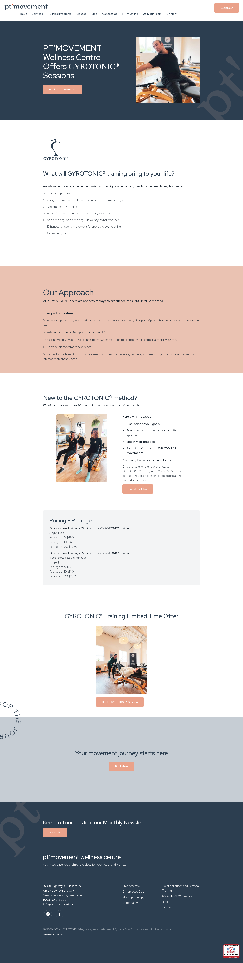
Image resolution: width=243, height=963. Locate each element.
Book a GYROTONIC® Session (120, 702)
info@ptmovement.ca (58, 904)
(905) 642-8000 (54, 900)
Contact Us (109, 14)
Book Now (227, 8)
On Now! (171, 14)
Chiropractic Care (133, 891)
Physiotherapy (131, 886)
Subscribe (55, 832)
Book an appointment (62, 89)
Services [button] (37, 14)
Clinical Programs (60, 14)
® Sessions (177, 896)
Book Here (121, 766)
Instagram (48, 914)
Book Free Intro (138, 489)
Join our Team (152, 14)
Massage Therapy (133, 897)
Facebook (59, 914)
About (23, 14)
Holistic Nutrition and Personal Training (180, 888)
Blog (95, 14)
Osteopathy (130, 903)
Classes (81, 14)
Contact (167, 907)
